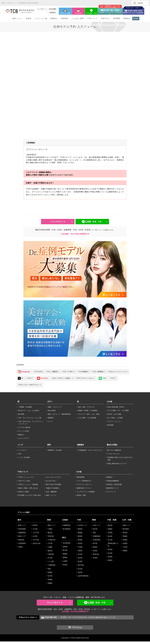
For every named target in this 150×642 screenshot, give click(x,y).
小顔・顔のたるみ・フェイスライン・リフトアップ (31, 423)
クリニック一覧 (41, 18)
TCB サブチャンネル (84, 378)
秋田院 (65, 565)
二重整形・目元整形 (25, 407)
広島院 (110, 532)
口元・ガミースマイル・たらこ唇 (29, 418)
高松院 (110, 549)
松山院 (110, 553)
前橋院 (50, 583)
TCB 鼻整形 (83, 372)
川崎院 (50, 529)
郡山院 (65, 550)
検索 (136, 18)
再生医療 (110, 425)
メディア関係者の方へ (84, 481)
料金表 (28, 18)
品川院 (35, 536)
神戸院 (95, 543)
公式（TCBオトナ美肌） (61, 378)
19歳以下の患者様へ (53, 488)
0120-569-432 (51, 617)
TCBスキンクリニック (117, 372)
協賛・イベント (51, 495)
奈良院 (95, 551)
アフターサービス (113, 454)
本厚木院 (51, 536)
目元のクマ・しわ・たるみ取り (28, 410)
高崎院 (50, 579)
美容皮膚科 (52, 9)
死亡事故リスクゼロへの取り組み (29, 495)
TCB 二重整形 (52, 372)
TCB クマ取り (67, 372)
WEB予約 (78, 13)
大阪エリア (96, 525)
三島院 (80, 547)
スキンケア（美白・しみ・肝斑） (89, 414)
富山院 (80, 569)
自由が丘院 (36, 543)
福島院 (65, 547)
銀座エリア (22, 536)
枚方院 (95, 529)
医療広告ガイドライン (84, 488)
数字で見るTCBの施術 (53, 484)
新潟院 (80, 561)
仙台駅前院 (66, 543)
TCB (29, 378)
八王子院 (36, 532)
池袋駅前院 (22, 532)
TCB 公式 (38, 372)
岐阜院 (80, 536)
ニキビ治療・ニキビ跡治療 (87, 418)
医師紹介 (54, 18)
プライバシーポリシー (84, 484)
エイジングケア (23, 438)
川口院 (50, 543)
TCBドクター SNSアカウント (30, 385)
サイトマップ (111, 492)
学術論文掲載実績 (113, 481)
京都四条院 (96, 540)
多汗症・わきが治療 (114, 414)
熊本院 (125, 532)
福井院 (80, 572)
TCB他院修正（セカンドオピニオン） (91, 450)
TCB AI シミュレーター (26, 477)
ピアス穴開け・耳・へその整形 (118, 410)
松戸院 (50, 576)
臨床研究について (113, 488)
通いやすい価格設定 (114, 450)
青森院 (65, 554)
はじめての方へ (51, 481)
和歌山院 (96, 554)
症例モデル (105, 18)
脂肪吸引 (51, 418)
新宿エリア (22, 525)
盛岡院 (65, 557)
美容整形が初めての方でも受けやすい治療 (120, 459)
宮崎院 (125, 536)
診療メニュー (17, 18)
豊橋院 (80, 532)
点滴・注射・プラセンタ (86, 407)
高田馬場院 (22, 529)
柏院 (49, 569)
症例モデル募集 (65, 13)
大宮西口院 (51, 540)
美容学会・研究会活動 (114, 484)
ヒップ (50, 421)
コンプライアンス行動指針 (86, 492)
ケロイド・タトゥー (114, 421)
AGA (19, 454)
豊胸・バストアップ (55, 407)
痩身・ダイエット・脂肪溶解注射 (59, 414)
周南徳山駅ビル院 (113, 544)
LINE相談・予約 (91, 13)
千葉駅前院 (51, 565)
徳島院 (110, 560)
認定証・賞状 (81, 495)
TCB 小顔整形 (97, 372)
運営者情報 (80, 477)
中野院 (20, 547)
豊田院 (80, 529)
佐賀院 (125, 543)
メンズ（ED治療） (24, 457)
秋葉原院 (21, 540)
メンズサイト (41, 9)
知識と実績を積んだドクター (117, 463)
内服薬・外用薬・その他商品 (88, 410)
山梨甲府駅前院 (83, 576)
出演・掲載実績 (51, 492)
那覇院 (125, 551)
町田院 (35, 525)
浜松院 (80, 543)
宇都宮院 (51, 554)
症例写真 (64, 18)
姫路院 (95, 547)
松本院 (80, 554)
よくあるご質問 (77, 18)
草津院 (95, 558)
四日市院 (81, 565)
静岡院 (80, 540)
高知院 (110, 556)
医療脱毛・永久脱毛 (55, 450)
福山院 (110, 536)
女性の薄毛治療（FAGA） (116, 407)
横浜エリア (51, 525)
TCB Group (77, 627)
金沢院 (80, 558)
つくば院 (51, 561)
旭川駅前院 (66, 529)
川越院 (50, 547)
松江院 (110, 540)
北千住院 (36, 540)
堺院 (94, 532)
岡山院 (110, 525)
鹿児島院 (126, 529)
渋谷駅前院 (22, 543)
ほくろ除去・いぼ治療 (115, 418)
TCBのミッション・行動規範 (28, 484)
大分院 (125, 547)
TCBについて (92, 18)
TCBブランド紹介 (24, 481)
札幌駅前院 (66, 525)
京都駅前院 (96, 536)
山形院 (65, 561)
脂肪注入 (21, 435)
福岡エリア (126, 525)
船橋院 (50, 572)
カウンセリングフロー (53, 477)
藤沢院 (50, 532)
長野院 (80, 551)
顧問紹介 (127, 18)
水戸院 (50, 558)
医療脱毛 (53, 12)
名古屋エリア (82, 525)
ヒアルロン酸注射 (24, 427)
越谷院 (50, 551)
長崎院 (125, 540)
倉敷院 (110, 529)
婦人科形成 (52, 410)
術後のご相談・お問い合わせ (28, 488)
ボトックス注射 (23, 431)
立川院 (35, 529)
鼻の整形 (21, 414)
